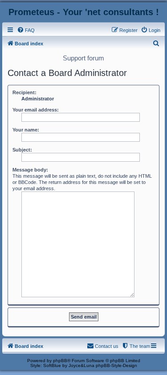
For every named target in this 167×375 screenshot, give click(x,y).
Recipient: (24, 92)
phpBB (60, 360)
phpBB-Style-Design (116, 365)
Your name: (25, 129)
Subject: (22, 149)
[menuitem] (26, 30)
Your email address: (35, 109)
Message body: (30, 169)
